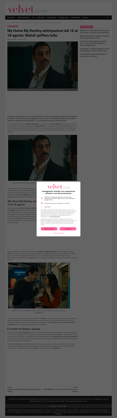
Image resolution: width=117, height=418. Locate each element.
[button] (58, 207)
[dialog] (58, 209)
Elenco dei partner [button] (55, 216)
